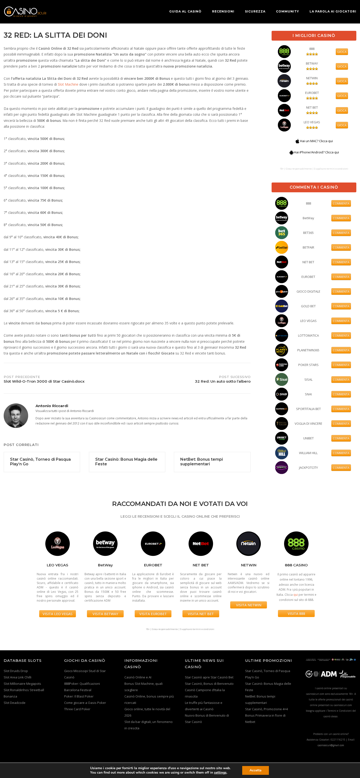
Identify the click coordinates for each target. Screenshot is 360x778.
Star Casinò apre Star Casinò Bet (209, 677)
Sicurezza (255, 11)
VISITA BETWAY (105, 613)
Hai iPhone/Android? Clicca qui (316, 152)
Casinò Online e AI (137, 677)
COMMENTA (341, 203)
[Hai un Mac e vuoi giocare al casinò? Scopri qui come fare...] (297, 141)
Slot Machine (68, 84)
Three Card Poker (77, 709)
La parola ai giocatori (333, 11)
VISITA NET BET (201, 613)
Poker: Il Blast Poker (79, 696)
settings (220, 772)
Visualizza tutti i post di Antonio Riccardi (65, 411)
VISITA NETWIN (248, 605)
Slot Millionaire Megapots (22, 683)
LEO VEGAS (312, 122)
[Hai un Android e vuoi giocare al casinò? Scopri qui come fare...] (291, 152)
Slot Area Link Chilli (17, 677)
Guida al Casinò (185, 11)
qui (295, 595)
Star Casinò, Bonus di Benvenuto (209, 683)
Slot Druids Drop (16, 671)
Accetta (256, 770)
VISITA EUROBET (153, 613)
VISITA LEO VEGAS (57, 613)
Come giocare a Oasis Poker (85, 702)
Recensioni (223, 11)
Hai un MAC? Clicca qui (316, 141)
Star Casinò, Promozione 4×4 (266, 709)
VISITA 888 (296, 613)
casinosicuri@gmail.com (331, 745)
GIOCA (342, 52)
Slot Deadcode (14, 702)
